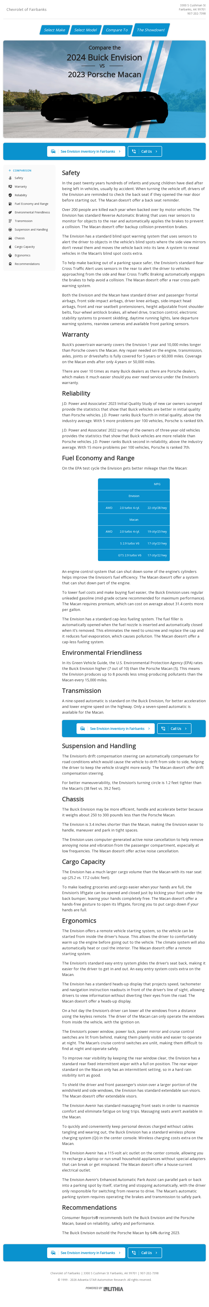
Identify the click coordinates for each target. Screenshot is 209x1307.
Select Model (86, 29)
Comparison (22, 170)
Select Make (55, 29)
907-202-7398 (196, 13)
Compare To (117, 29)
